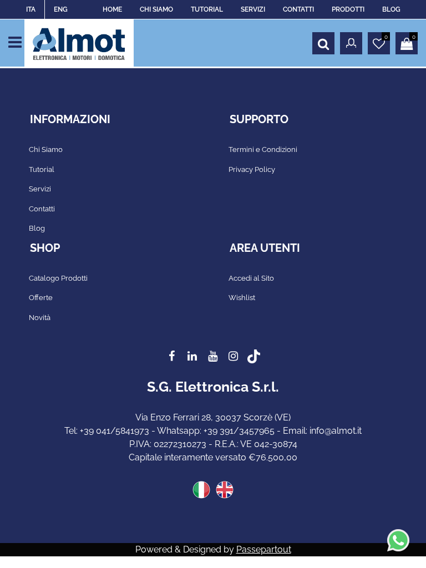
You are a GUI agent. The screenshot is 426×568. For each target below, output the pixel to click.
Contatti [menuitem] (42, 209)
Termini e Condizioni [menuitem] (263, 149)
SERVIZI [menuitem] (253, 9)
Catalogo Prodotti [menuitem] (58, 278)
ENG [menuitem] (61, 9)
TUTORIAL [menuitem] (207, 9)
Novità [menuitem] (39, 317)
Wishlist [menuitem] (242, 297)
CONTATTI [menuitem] (298, 9)
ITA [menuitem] (31, 9)
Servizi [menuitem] (40, 189)
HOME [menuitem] (112, 9)
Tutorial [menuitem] (41, 169)
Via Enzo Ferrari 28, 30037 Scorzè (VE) (213, 417)
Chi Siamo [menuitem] (46, 149)
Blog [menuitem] (37, 228)
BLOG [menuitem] (391, 9)
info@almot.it (336, 430)
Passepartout (263, 549)
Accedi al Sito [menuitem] (251, 278)
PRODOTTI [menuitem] (348, 9)
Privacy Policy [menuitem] (252, 169)
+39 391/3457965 (239, 430)
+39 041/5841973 (114, 430)
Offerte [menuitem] (41, 297)
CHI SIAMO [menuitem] (156, 9)
